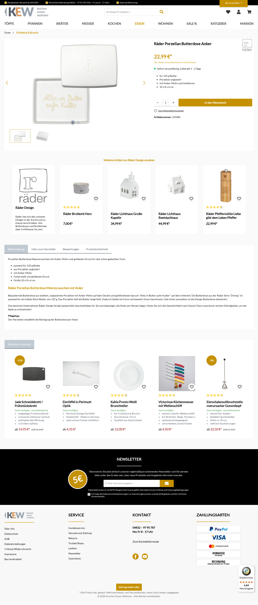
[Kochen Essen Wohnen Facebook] (136, 556)
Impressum (10, 554)
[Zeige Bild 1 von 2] (72, 122)
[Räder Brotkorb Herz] (81, 185)
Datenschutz (11, 533)
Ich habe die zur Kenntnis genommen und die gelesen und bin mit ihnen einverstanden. (139, 495)
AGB (161, 494)
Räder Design (24, 207)
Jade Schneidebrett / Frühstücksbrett (29, 404)
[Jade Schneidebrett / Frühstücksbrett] (33, 373)
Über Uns (9, 528)
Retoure (72, 538)
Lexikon (72, 548)
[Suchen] (162, 11)
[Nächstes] (144, 83)
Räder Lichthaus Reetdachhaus (169, 215)
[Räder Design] (247, 44)
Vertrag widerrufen (129, 587)
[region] (75, 91)
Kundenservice (76, 527)
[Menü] (252, 567)
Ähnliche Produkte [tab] (19, 344)
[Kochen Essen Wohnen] (19, 514)
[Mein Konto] (238, 11)
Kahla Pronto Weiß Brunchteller (124, 404)
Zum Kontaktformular (146, 541)
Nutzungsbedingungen (178, 490)
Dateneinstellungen (15, 543)
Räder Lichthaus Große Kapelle (126, 215)
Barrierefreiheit (13, 559)
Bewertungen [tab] (71, 249)
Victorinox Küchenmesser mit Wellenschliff (176, 404)
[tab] (16, 249)
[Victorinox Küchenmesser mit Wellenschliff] (176, 373)
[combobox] (131, 11)
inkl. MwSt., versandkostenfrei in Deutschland (175, 62)
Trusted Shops (76, 543)
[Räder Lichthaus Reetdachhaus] (176, 185)
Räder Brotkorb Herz (77, 214)
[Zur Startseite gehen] (26, 11)
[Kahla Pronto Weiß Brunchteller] (129, 373)
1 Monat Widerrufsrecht (17, 548)
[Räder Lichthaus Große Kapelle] (129, 185)
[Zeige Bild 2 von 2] (78, 122)
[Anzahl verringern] (157, 102)
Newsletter (74, 553)
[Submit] (167, 483)
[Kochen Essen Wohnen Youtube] (145, 556)
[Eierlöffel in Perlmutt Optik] (81, 373)
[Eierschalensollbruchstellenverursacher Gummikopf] (225, 373)
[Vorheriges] (7, 83)
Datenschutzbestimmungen (115, 494)
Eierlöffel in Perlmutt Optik (77, 404)
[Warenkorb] (249, 11)
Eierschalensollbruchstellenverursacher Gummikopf (225, 404)
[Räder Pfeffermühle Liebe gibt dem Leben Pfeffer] (224, 185)
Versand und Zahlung (80, 533)
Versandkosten (137, 592)
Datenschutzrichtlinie (153, 490)
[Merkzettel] (228, 11)
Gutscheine (74, 558)
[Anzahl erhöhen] (173, 102)
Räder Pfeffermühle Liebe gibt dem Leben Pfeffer (223, 215)
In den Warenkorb (215, 102)
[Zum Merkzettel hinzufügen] (96, 198)
